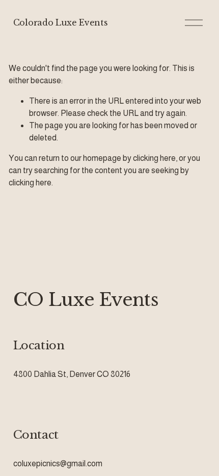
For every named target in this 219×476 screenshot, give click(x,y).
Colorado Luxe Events (60, 22)
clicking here (154, 158)
